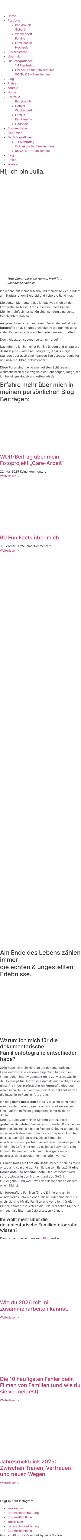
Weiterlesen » (9, 476)
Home (12, 16)
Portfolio (14, 20)
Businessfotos (17, 52)
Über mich (15, 56)
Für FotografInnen (20, 61)
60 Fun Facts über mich (29, 537)
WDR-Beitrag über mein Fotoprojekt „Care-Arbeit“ (32, 459)
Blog (11, 79)
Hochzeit (21, 47)
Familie (20, 38)
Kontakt (13, 88)
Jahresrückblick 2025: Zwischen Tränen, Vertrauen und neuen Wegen (35, 1467)
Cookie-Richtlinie (20, 1517)
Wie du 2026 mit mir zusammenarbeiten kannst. (34, 1305)
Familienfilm (23, 43)
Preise (12, 83)
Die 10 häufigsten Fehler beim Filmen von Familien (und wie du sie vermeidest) (40, 1385)
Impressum (15, 1508)
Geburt (20, 29)
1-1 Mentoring (24, 65)
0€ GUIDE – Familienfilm (32, 74)
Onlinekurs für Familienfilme (34, 70)
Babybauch (23, 25)
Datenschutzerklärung (23, 1513)
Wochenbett (23, 34)
